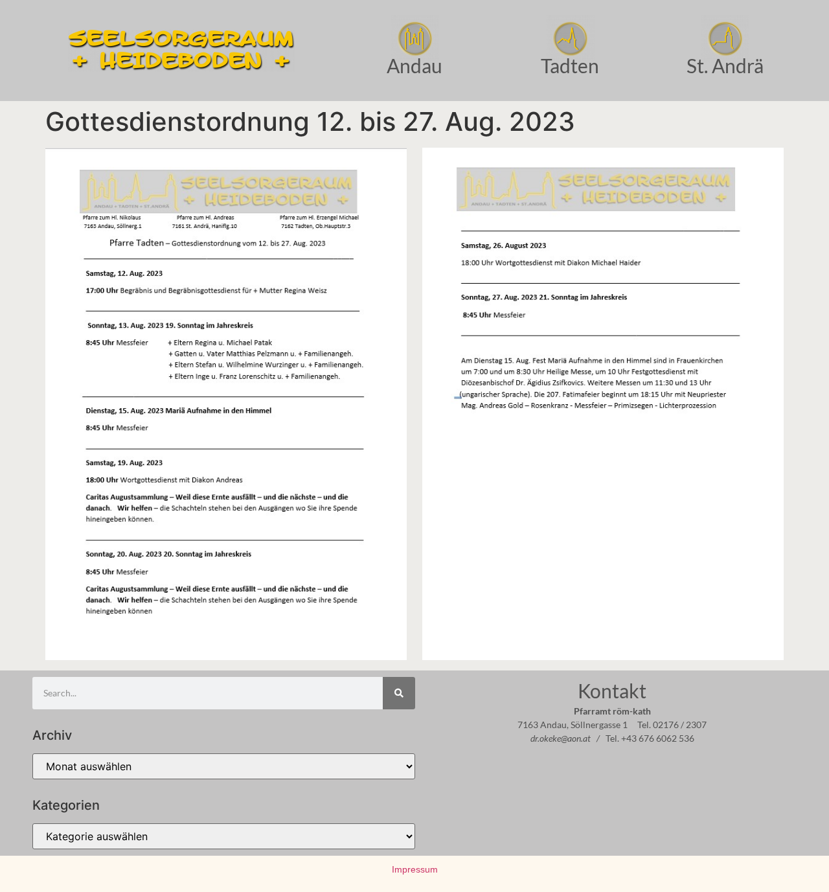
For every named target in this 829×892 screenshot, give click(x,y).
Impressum (415, 869)
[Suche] (399, 693)
